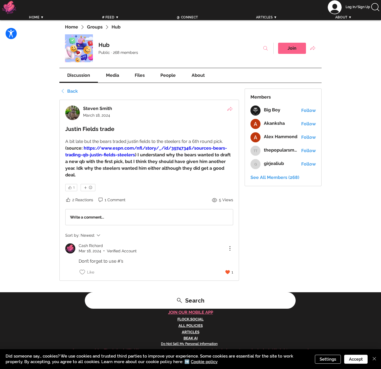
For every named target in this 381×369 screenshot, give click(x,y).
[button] (375, 7)
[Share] (229, 109)
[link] (78, 75)
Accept (356, 359)
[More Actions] (229, 248)
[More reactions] (88, 187)
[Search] (321, 13)
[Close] (374, 359)
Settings (328, 359)
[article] (149, 190)
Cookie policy (204, 361)
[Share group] (312, 48)
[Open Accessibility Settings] (11, 33)
